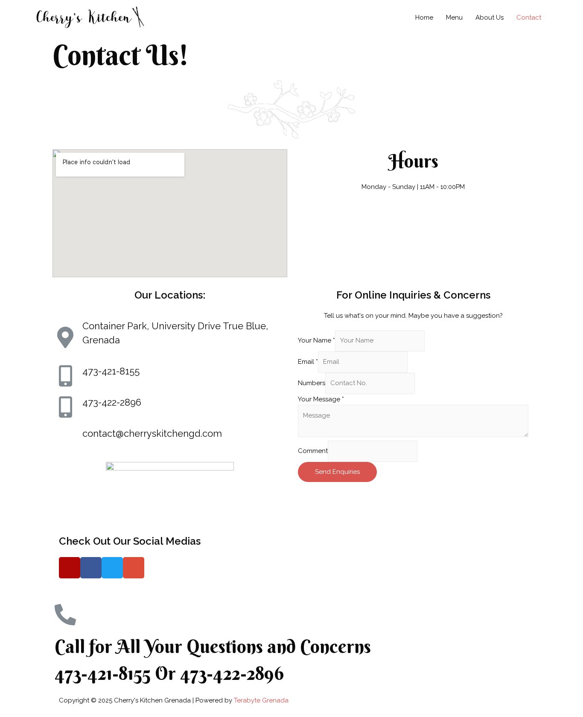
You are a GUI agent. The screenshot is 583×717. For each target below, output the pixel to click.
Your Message (321, 399)
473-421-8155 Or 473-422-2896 (169, 673)
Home (424, 17)
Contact (528, 17)
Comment (313, 451)
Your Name (316, 340)
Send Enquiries (337, 472)
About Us (489, 17)
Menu (454, 17)
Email (308, 362)
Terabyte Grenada (261, 700)
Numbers (311, 383)
